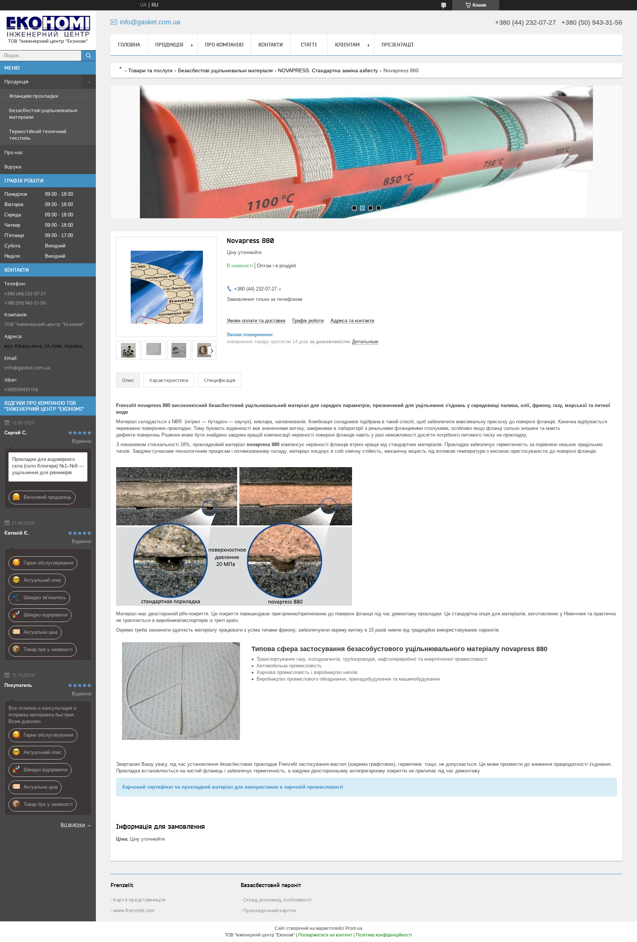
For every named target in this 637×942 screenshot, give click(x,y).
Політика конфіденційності (384, 935)
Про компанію (224, 45)
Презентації (398, 45)
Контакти (270, 45)
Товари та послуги (150, 70)
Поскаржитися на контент (325, 935)
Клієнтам (347, 45)
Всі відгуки (73, 824)
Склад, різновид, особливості (277, 899)
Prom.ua (353, 928)
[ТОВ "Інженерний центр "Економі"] (48, 27)
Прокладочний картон (269, 910)
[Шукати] (88, 55)
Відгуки (12, 166)
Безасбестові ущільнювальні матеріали (43, 113)
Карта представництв (139, 899)
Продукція (16, 81)
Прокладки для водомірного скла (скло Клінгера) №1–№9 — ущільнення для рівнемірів (48, 465)
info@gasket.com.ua (27, 367)
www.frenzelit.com (133, 910)
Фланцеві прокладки (33, 96)
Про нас (13, 152)
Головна (129, 45)
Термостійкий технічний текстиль (37, 134)
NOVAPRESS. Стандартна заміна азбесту (328, 70)
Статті (309, 45)
